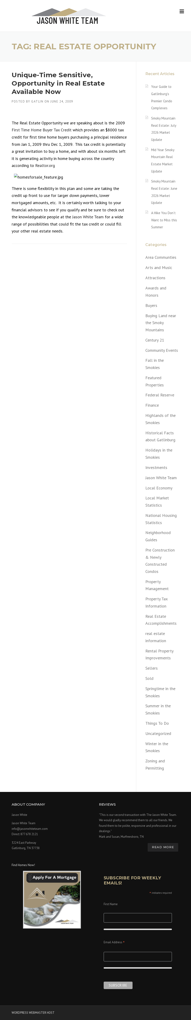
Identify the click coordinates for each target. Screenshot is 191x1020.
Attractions (155, 277)
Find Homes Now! (23, 865)
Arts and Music (158, 267)
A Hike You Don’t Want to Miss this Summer (164, 220)
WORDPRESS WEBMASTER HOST (33, 1013)
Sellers (151, 668)
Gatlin (37, 101)
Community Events (161, 350)
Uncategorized (158, 733)
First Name (111, 904)
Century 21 (154, 340)
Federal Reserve (159, 395)
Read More (163, 847)
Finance (152, 405)
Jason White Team (88, 216)
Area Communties (160, 257)
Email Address (114, 943)
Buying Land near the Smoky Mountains (160, 322)
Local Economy (158, 488)
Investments (156, 467)
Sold (149, 678)
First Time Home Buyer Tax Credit (42, 130)
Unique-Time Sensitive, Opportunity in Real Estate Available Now (58, 83)
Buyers (151, 305)
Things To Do (157, 723)
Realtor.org (45, 165)
